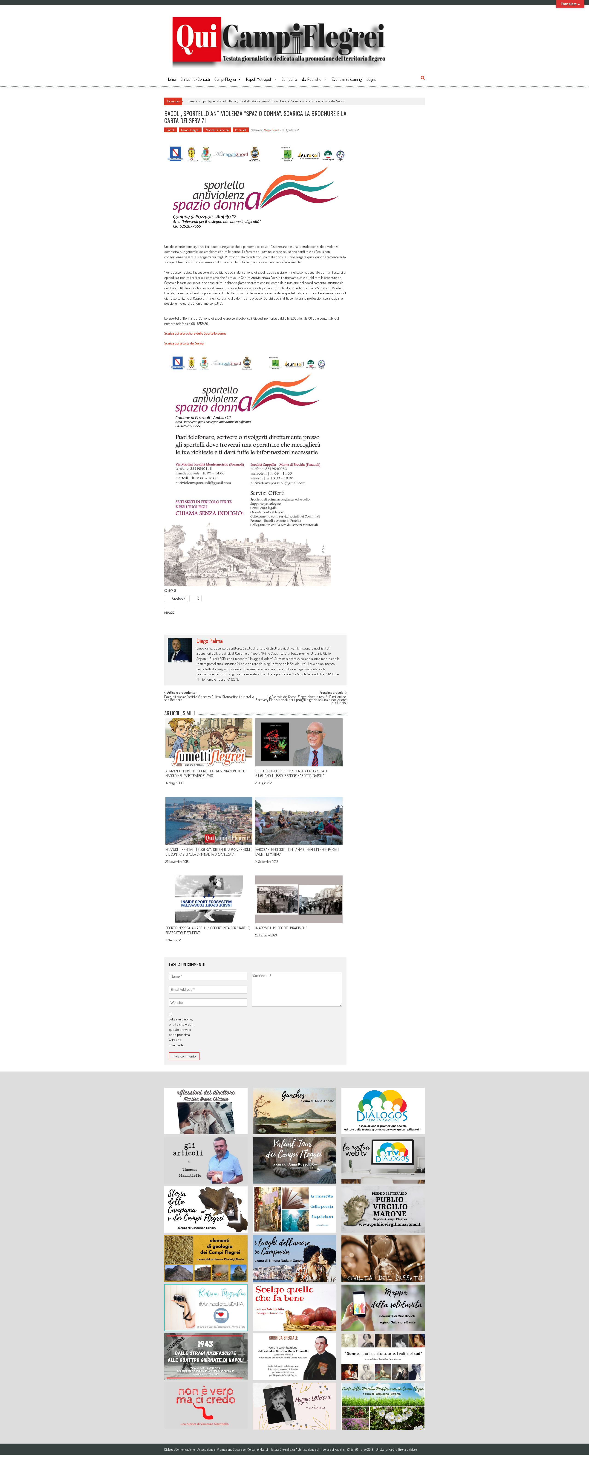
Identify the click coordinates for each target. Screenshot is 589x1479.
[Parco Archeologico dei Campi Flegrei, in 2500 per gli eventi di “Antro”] (298, 821)
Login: (371, 79)
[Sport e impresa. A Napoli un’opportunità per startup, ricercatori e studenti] (208, 899)
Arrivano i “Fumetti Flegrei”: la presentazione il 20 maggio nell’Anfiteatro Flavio (205, 773)
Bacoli (222, 101)
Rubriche (314, 79)
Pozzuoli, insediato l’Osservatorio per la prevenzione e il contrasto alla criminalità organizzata (208, 852)
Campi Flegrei (225, 79)
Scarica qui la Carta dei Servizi (184, 343)
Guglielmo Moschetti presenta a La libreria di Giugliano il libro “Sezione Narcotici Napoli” (291, 773)
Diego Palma (271, 130)
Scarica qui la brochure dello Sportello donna (195, 333)
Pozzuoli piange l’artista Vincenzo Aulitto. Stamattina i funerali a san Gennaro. (209, 698)
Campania (289, 79)
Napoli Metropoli (258, 79)
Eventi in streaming (347, 79)
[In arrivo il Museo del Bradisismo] (298, 899)
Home (171, 79)
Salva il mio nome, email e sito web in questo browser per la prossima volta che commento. (181, 1032)
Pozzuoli (240, 130)
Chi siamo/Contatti (195, 79)
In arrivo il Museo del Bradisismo (281, 928)
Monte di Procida (217, 130)
